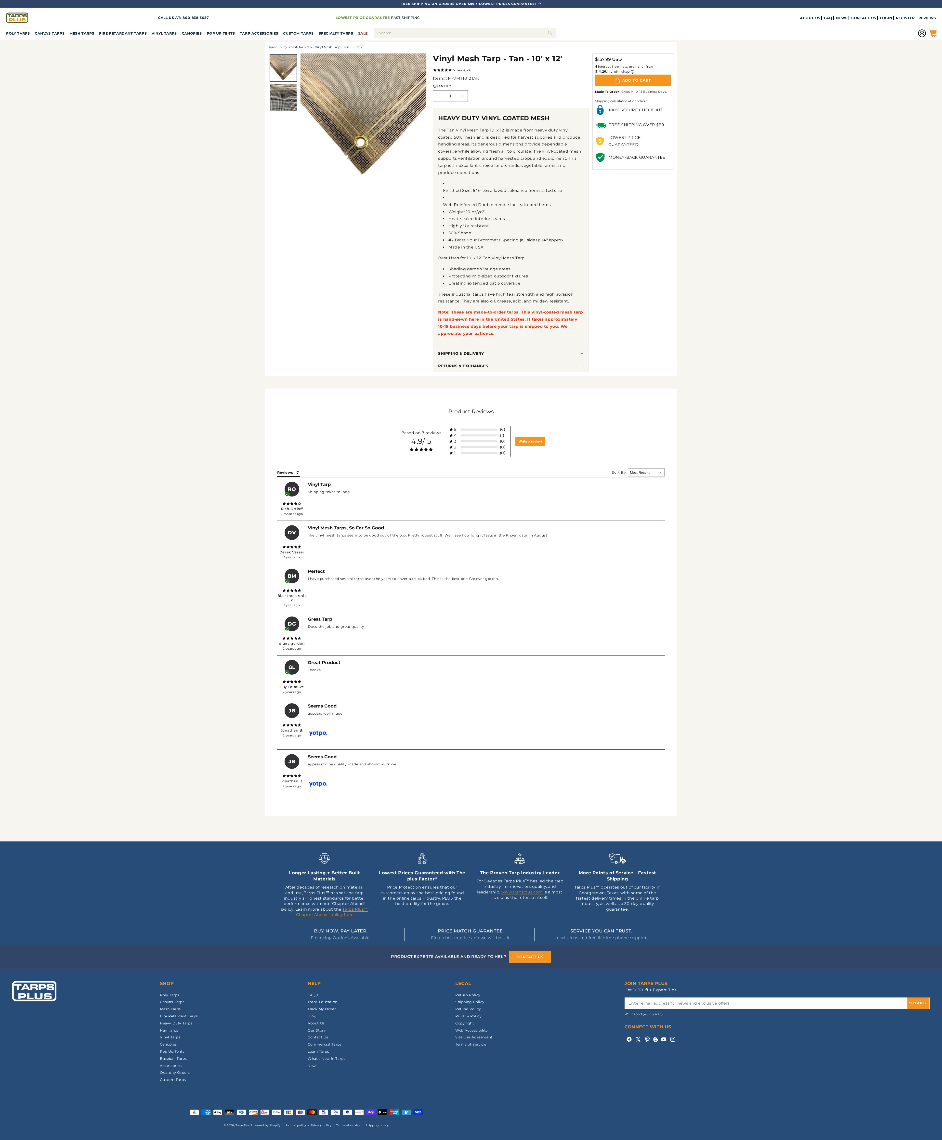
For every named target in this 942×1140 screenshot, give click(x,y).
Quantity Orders (175, 1072)
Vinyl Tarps (164, 33)
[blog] (655, 1041)
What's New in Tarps (326, 1058)
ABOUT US (810, 18)
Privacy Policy (468, 1016)
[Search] (550, 33)
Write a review (530, 441)
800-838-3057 (196, 17)
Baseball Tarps (173, 1058)
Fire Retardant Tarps (123, 33)
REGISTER (905, 18)
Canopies (192, 33)
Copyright (464, 1023)
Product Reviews (471, 411)
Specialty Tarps (336, 33)
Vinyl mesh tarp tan (296, 47)
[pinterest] (647, 1039)
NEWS (842, 18)
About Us (316, 1023)
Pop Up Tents (221, 33)
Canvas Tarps (50, 33)
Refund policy (296, 1125)
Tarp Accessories (259, 33)
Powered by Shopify (265, 1125)
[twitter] (638, 1039)
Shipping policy (377, 1125)
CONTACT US (863, 18)
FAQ (828, 18)
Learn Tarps (318, 1051)
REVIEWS (927, 18)
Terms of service (348, 1125)
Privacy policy (321, 1125)
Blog (312, 1016)
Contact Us (318, 1037)
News (312, 1065)
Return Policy (468, 995)
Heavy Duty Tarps (176, 1023)
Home (272, 47)
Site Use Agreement (474, 1037)
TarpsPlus (242, 1125)
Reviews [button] (285, 472)
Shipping (602, 101)
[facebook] (629, 1039)
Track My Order (322, 1009)
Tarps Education (323, 1002)
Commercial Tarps (325, 1044)
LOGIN (886, 18)
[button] (18, 33)
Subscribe (918, 1003)
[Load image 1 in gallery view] (283, 68)
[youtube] (663, 1039)
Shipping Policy (469, 1002)
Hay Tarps (169, 1030)
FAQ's (313, 995)
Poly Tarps (18, 33)
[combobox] (465, 33)
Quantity (442, 86)
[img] (292, 503)
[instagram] (672, 1039)
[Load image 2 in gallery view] (283, 97)
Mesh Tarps (81, 33)
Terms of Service (470, 1044)
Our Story (317, 1030)
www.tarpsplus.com (522, 892)
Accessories (171, 1065)
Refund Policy (468, 1009)
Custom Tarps (173, 1079)
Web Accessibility (471, 1030)
